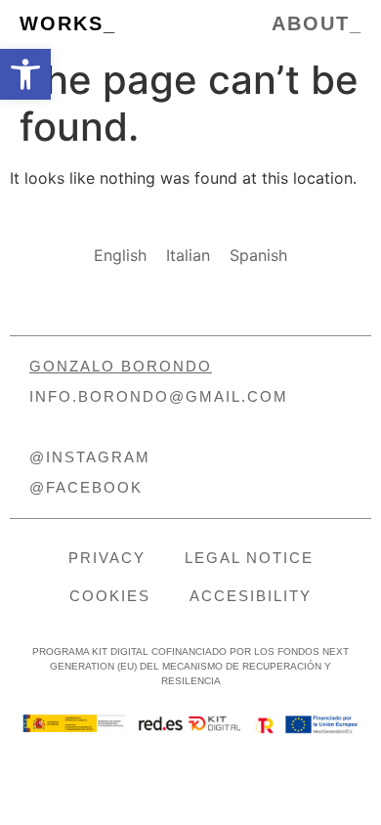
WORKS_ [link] (68, 23)
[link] (25, 74)
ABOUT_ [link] (317, 23)
